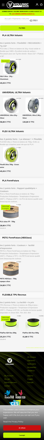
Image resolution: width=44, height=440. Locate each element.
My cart (7, 379)
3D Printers (31, 357)
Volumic (25, 19)
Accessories (31, 367)
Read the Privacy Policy (13, 422)
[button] (2, 5)
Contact (7, 386)
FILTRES (22, 28)
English (30, 379)
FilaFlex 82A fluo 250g (8, 333)
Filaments (16, 19)
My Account (8, 376)
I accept (22, 435)
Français (30, 382)
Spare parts (31, 364)
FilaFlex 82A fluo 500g (31, 333)
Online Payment (10, 382)
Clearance (31, 371)
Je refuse (22, 428)
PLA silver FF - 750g (7, 221)
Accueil (8, 19)
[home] (19, 4)
